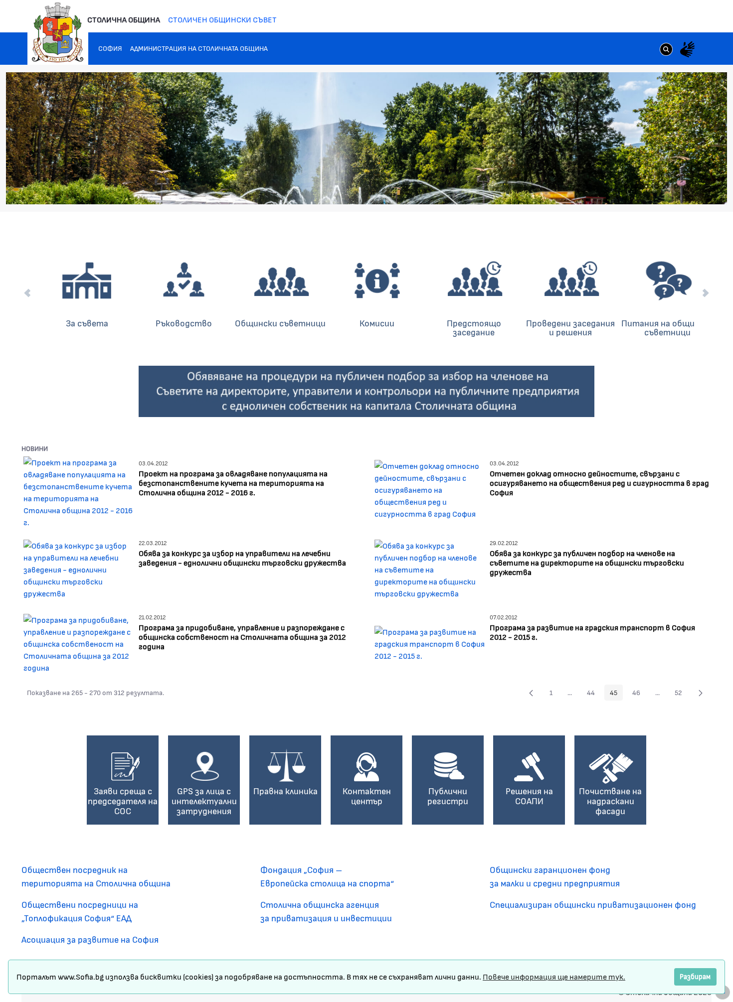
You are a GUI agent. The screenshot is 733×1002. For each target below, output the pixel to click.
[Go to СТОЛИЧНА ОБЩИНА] (57, 32)
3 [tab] (646, 186)
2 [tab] (636, 186)
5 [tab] (666, 186)
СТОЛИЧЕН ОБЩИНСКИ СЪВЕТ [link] (222, 19)
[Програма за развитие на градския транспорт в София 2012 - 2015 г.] (430, 642)
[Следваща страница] (701, 693)
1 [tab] (626, 186)
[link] (666, 50)
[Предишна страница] (531, 693)
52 (681, 694)
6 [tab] (676, 186)
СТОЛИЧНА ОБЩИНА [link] (123, 19)
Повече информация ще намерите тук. (554, 976)
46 (639, 694)
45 (616, 694)
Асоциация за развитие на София (90, 939)
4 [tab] (656, 186)
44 (593, 694)
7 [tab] (686, 186)
